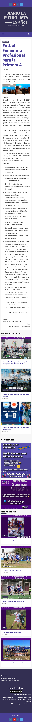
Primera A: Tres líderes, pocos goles (13, 601)
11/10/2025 (6, 398)
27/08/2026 (6, 572)
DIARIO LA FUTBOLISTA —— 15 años (16, 17)
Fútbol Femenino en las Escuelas (19, 325)
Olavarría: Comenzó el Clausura (12, 571)
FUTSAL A (5, 535)
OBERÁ (4, 627)
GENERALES (5, 41)
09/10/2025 (6, 431)
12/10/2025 (6, 366)
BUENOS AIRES (6, 566)
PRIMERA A (5, 597)
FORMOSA (5, 658)
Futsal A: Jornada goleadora (11, 540)
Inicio (14, 1)
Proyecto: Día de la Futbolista (12, 321)
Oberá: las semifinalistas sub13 (11, 632)
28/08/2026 (6, 542)
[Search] (29, 34)
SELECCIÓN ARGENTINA (15, 357)
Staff (18, 1)
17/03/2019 (7, 69)
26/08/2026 (6, 634)
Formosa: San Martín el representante (14, 663)
